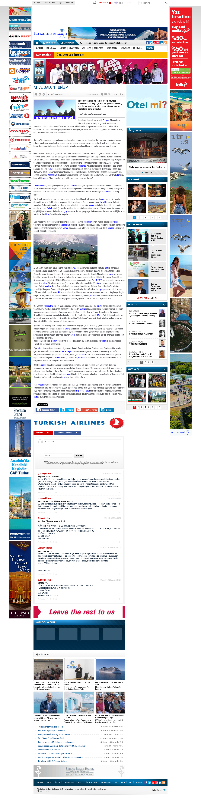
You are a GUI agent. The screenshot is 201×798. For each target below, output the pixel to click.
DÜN (155, 298)
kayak (73, 335)
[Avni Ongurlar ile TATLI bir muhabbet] (157, 191)
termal (65, 228)
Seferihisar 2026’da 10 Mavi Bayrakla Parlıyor (55, 753)
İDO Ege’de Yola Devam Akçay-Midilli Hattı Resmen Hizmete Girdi (109, 719)
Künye (49, 782)
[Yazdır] (109, 94)
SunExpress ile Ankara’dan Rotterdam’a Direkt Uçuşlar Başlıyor (61, 746)
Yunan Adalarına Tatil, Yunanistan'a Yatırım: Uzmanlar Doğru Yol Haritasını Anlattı (79, 719)
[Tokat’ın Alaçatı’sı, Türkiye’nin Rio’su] (157, 396)
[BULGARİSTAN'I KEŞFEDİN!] (137, 396)
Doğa (123, 782)
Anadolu (111, 228)
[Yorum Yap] (102, 94)
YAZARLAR (132, 305)
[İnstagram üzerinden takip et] (158, 42)
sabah (91, 205)
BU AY (139, 298)
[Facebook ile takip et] (147, 42)
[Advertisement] (100, 16)
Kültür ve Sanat (106, 782)
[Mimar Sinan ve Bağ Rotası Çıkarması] (137, 380)
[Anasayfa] (37, 42)
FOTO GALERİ (133, 179)
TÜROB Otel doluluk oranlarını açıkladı (147, 167)
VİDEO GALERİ (133, 369)
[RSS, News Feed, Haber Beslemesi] (165, 42)
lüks (39, 348)
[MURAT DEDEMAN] (137, 206)
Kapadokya (52, 175)
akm (118, 175)
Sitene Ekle (69, 3)
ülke (103, 341)
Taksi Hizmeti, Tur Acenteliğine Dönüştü (156, 253)
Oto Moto (139, 782)
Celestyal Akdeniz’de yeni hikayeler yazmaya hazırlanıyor (47, 718)
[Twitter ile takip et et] (150, 42)
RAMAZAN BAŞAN (137, 312)
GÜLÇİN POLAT (141, 322)
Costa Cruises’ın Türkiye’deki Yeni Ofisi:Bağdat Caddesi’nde (77, 685)
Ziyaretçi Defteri (69, 782)
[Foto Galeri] (50, 42)
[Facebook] (36, 94)
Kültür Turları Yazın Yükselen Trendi (51, 738)
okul (98, 228)
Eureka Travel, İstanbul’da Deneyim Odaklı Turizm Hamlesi (47, 685)
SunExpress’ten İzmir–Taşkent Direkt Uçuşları (55, 734)
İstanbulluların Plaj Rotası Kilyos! (50, 750)
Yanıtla (42, 492)
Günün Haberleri (49, 3)
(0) (50, 492)
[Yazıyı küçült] (115, 94)
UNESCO (98, 280)
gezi (104, 199)
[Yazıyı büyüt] (121, 94)
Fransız (83, 166)
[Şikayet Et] (119, 492)
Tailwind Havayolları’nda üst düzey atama (102, 43)
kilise (98, 283)
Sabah (49, 208)
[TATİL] (157, 206)
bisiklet (54, 341)
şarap (111, 274)
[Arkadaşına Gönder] (105, 94)
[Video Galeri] (68, 42)
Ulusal (102, 202)
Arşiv (60, 3)
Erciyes (106, 120)
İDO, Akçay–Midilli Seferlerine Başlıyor (52, 761)
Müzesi (100, 315)
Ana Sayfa (37, 3)
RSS (79, 782)
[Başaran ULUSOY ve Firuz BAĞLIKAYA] (137, 191)
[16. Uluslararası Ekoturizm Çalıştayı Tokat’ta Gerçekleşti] (157, 380)
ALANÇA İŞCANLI (140, 334)
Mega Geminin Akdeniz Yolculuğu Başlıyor (109, 685)
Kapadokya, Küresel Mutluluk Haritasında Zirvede (56, 742)
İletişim (57, 782)
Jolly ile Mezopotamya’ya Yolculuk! (51, 731)
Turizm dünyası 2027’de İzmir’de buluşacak (157, 269)
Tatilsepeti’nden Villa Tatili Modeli (50, 727)
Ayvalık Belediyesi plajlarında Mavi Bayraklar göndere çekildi (60, 757)
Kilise (45, 283)
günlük (43, 365)
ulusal (83, 354)
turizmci (87, 222)
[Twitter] (40, 94)
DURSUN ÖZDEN (143, 354)
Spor (130, 782)
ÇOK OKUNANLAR (135, 224)
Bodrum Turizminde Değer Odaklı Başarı (156, 287)
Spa (116, 782)
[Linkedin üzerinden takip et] (161, 42)
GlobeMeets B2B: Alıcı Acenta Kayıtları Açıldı (157, 237)
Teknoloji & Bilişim (91, 782)
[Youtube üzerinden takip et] (154, 42)
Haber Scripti (157, 790)
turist (73, 185)
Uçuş (47, 214)
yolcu (50, 169)
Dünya (82, 309)
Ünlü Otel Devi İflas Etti (70, 55)
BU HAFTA (148, 298)
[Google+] (44, 94)
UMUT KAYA (139, 344)
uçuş (65, 211)
